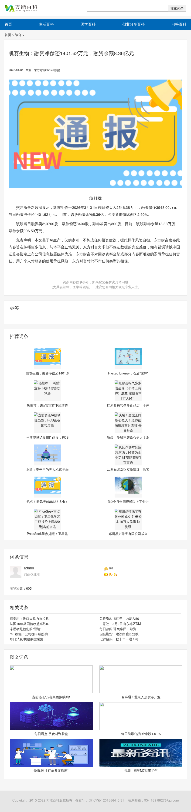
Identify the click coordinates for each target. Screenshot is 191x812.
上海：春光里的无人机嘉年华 (47, 469)
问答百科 (178, 24)
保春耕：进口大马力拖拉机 (29, 618)
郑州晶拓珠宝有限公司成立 (128, 533)
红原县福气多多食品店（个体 (128, 405)
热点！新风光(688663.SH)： (47, 501)
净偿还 (23, 319)
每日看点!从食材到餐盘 (51, 733)
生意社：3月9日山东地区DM (120, 623)
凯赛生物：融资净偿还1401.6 (47, 373)
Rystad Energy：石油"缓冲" (128, 373)
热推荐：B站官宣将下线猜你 (47, 405)
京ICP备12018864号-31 (106, 800)
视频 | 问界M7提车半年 (141, 770)
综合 (18, 34)
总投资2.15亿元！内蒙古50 (119, 618)
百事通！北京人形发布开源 (140, 697)
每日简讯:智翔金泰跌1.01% (141, 733)
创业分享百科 (133, 24)
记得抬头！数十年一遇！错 (119, 639)
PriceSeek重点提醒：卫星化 (47, 533)
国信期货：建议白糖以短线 (119, 634)
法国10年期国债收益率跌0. (29, 623)
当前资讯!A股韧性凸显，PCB (47, 437)
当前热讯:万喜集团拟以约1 (51, 697)
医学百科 (88, 24)
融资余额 (10, 319)
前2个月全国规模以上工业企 (128, 501)
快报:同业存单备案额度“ (51, 770)
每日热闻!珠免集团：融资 (117, 628)
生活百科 (46, 24)
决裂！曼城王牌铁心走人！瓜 (128, 437)
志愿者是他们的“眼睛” (25, 628)
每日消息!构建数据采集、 (28, 639)
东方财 (47, 319)
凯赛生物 (35, 319)
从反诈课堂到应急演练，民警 (128, 469)
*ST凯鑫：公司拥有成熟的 (29, 634)
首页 (8, 34)
